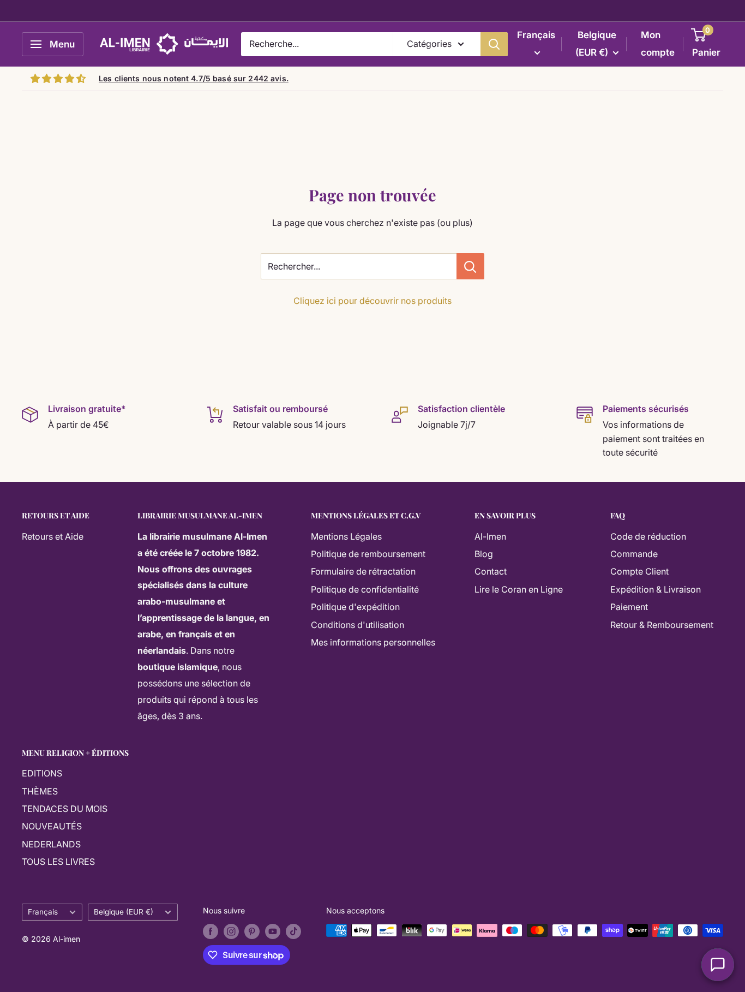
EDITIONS (42, 773)
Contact (490, 571)
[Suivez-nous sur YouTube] (272, 931)
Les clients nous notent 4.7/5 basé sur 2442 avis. (194, 78)
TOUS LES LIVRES (58, 861)
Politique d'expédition (355, 606)
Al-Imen (490, 536)
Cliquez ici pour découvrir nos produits (372, 300)
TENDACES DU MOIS (64, 808)
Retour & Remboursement (661, 624)
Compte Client (639, 571)
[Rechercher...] (470, 266)
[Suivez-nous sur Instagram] (231, 931)
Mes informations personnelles (373, 642)
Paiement (629, 606)
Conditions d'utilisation (357, 624)
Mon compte (658, 43)
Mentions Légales (346, 536)
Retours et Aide (52, 536)
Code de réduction (648, 536)
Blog (483, 553)
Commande (634, 553)
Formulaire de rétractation (363, 571)
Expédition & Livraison (655, 589)
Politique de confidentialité (365, 589)
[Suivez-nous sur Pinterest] (252, 931)
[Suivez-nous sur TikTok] (293, 931)
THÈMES (40, 791)
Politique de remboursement (368, 553)
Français (43, 911)
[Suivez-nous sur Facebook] (210, 931)
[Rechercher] (494, 44)
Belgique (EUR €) (123, 911)
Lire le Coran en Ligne (518, 589)
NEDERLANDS (51, 844)
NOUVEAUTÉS (52, 826)
